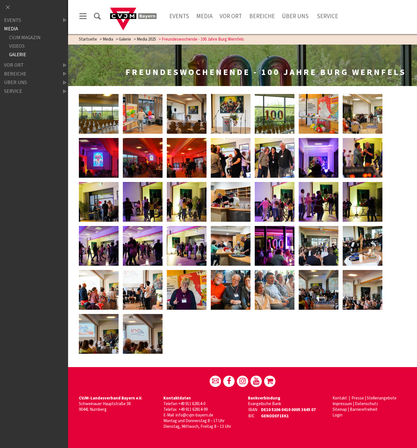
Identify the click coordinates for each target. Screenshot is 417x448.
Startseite (88, 39)
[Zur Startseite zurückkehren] (133, 10)
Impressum (342, 404)
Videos (17, 46)
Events (179, 16)
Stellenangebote (382, 398)
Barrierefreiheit (364, 410)
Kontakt (340, 398)
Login (337, 415)
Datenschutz (366, 404)
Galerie (125, 39)
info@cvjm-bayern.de (194, 415)
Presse (357, 398)
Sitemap (339, 410)
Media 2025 (146, 39)
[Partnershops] (269, 381)
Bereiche (262, 16)
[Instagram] (242, 381)
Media (204, 16)
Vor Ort (231, 16)
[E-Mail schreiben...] (215, 381)
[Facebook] (229, 381)
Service (327, 16)
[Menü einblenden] (83, 17)
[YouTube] (256, 381)
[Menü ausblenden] (7, 7)
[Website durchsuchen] (97, 17)
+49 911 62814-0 (191, 404)
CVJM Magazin (25, 37)
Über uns (295, 16)
